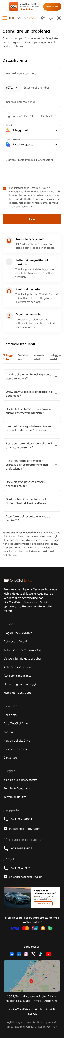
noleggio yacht (55, 357)
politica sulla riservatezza (21, 780)
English (10, 1022)
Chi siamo (10, 715)
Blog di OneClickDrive (18, 633)
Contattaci (10, 757)
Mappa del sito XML (17, 740)
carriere (9, 732)
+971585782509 (20, 848)
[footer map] (32, 976)
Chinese (31, 1026)
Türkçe (9, 1026)
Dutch (40, 1022)
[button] (4, 18)
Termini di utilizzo (15, 797)
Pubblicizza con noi (16, 749)
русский (51, 1022)
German (52, 1026)
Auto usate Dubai (15, 641)
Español (20, 1026)
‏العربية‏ (19, 1022)
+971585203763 (20, 868)
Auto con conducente (17, 675)
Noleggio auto (8, 357)
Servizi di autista (38, 357)
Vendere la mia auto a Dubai (22, 658)
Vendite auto (23, 357)
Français (30, 1022)
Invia (32, 219)
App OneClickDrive (30, 5)
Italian (42, 1026)
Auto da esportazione (18, 667)
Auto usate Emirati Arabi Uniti (23, 650)
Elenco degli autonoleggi (20, 684)
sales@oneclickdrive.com (25, 876)
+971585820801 (20, 819)
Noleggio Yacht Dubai (18, 692)
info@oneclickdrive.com (24, 828)
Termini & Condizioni (17, 788)
